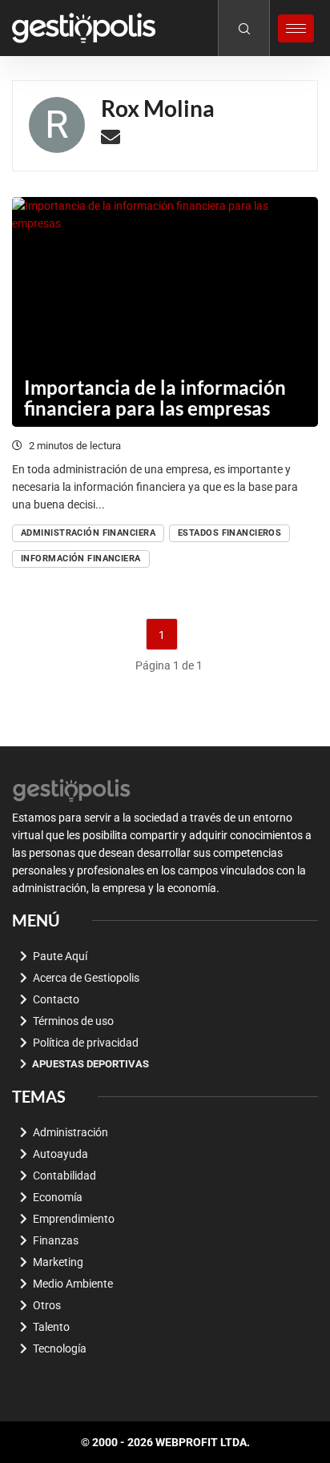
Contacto (56, 999)
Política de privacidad (86, 1042)
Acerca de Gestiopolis (86, 977)
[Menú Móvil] (296, 28)
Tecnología (60, 1348)
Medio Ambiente (73, 1283)
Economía (57, 1197)
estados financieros (229, 533)
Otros (47, 1305)
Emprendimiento (74, 1218)
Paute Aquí (60, 956)
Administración (70, 1132)
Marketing (58, 1262)
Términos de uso (73, 1021)
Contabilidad (64, 1175)
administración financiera (88, 533)
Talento (51, 1326)
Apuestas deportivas (90, 1064)
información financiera (81, 558)
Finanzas (55, 1240)
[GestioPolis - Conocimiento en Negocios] (72, 788)
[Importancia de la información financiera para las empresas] (165, 312)
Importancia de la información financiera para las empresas (155, 398)
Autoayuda (60, 1153)
